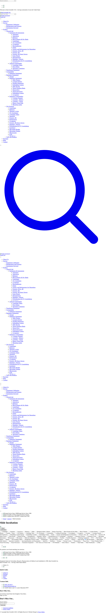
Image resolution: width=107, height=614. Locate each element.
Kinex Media (41, 612)
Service (5, 23)
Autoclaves (16, 36)
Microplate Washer (14, 131)
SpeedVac (12, 116)
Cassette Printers (17, 81)
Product (5, 29)
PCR (10, 134)
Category (9, 519)
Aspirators (15, 34)
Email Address (3, 602)
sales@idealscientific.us (10, 586)
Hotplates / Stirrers (18, 59)
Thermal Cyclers (14, 111)
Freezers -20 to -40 (18, 51)
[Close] (0, 383)
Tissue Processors (18, 91)
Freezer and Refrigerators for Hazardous (24, 49)
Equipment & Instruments (16, 33)
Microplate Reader (14, 129)
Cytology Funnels (18, 98)
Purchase (5, 138)
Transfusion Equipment (13, 70)
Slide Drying (16, 86)
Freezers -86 (16, 52)
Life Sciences (10, 106)
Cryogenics (16, 44)
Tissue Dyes (16, 90)
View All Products (11, 137)
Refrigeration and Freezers (13, 26)
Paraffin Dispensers (18, 83)
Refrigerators (13, 119)
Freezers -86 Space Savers (20, 54)
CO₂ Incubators (17, 42)
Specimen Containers (19, 68)
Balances (15, 37)
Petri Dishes (16, 67)
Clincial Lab (9, 31)
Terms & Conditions (8, 608)
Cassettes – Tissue (18, 101)
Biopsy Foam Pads (18, 103)
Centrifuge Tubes (17, 65)
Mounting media (17, 104)
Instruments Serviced (12, 28)
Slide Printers (16, 80)
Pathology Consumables (16, 96)
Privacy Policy (6, 609)
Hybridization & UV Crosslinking (22, 61)
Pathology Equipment (15, 73)
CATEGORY (3, 530)
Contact (5, 142)
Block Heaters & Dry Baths (20, 39)
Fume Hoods (16, 56)
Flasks (14, 47)
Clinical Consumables (15, 63)
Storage (11, 76)
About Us (6, 21)
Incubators (15, 62)
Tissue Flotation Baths (19, 88)
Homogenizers (17, 57)
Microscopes (13, 132)
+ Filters (2, 528)
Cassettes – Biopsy (18, 100)
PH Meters (12, 136)
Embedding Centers (18, 85)
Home (4, 519)
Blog (4, 140)
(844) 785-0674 (8, 584)
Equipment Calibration (12, 24)
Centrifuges (16, 41)
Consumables (10, 71)
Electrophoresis (17, 46)
